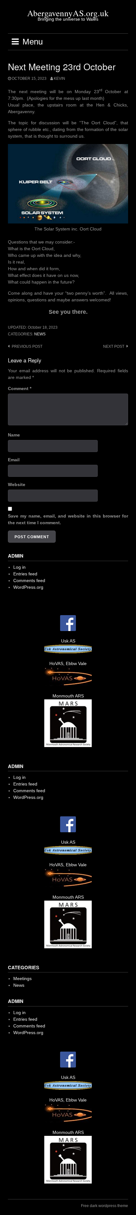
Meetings (22, 978)
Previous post (27, 346)
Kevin (59, 78)
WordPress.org (28, 587)
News (40, 334)
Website (16, 484)
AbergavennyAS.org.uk (68, 13)
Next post (113, 346)
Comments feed (29, 580)
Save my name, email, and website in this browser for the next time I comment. (68, 519)
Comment (19, 388)
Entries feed (25, 573)
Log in (19, 567)
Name (14, 434)
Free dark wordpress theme (104, 1206)
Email (14, 459)
